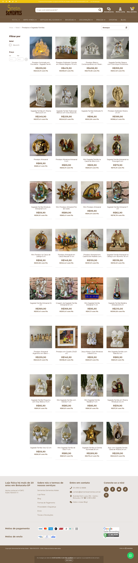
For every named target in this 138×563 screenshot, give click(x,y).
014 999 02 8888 (79, 488)
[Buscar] (100, 10)
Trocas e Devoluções (45, 515)
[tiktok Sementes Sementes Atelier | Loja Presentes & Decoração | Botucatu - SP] (13, 1)
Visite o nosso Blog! (80, 502)
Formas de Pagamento (46, 503)
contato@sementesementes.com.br (87, 492)
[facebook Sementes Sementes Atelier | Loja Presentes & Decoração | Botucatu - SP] (6, 1)
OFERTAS (113, 20)
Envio (39, 511)
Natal (18, 28)
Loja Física (41, 494)
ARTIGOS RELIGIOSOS (50, 20)
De (10, 55)
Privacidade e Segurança (46, 507)
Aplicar (26, 59)
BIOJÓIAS (69, 20)
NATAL (15, 20)
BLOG (123, 20)
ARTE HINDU (29, 20)
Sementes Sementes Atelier (48, 490)
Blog (39, 499)
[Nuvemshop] (126, 548)
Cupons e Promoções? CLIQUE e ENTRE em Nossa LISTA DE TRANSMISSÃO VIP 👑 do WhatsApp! (69, 1)
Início (11, 28)
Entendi (69, 560)
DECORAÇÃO (85, 20)
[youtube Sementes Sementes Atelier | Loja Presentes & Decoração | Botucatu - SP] (9, 1)
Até (18, 55)
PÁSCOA (100, 20)
